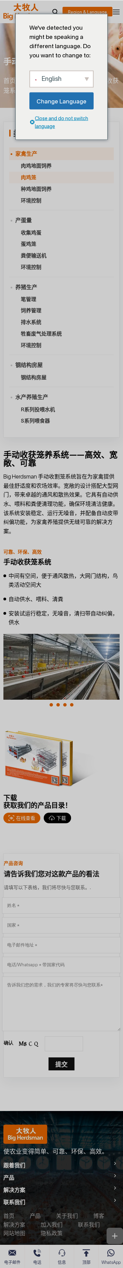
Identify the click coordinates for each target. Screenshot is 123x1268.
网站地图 (14, 1233)
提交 (61, 1064)
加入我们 (52, 1224)
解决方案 (14, 1224)
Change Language (61, 100)
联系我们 (89, 1224)
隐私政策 (52, 1233)
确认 (8, 1042)
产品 (35, 1215)
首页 (9, 80)
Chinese (87, 11)
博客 (98, 1215)
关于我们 (67, 1215)
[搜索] (55, 11)
